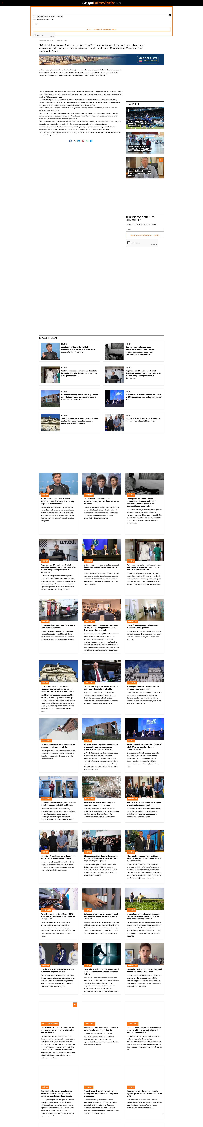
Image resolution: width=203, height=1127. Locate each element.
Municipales (132, 621)
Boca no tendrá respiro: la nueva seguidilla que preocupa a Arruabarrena (140, 123)
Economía (88, 561)
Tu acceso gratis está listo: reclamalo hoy (140, 219)
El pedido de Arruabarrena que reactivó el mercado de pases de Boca (58, 970)
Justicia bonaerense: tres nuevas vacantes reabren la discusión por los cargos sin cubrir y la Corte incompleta (79, 420)
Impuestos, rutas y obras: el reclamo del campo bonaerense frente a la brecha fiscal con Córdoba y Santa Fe (144, 916)
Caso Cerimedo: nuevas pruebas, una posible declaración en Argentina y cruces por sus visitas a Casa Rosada (56, 1093)
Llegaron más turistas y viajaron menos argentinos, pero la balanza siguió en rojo (139, 148)
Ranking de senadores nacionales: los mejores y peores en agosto (143, 687)
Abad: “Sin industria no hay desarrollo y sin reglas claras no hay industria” (101, 1029)
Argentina (89, 1087)
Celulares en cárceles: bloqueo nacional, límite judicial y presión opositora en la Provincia (101, 916)
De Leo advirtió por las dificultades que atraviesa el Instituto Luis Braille (101, 687)
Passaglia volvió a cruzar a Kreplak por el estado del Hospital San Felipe (144, 970)
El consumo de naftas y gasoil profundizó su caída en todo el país (58, 626)
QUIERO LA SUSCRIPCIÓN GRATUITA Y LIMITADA (145, 235)
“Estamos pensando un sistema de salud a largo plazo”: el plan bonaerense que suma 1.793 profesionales (79, 373)
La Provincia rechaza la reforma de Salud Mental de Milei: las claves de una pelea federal (101, 971)
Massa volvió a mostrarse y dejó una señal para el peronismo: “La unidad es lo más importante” (144, 858)
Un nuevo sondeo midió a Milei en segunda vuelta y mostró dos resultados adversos (101, 501)
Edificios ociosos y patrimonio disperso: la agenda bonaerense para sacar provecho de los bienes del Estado (79, 397)
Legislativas (89, 621)
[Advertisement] (81, 81)
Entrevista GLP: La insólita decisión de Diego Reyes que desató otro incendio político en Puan (57, 1030)
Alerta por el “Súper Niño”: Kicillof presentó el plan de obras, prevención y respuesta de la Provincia (78, 349)
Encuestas (89, 495)
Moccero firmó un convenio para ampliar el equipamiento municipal (144, 803)
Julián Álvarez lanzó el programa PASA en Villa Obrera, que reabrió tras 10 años (58, 803)
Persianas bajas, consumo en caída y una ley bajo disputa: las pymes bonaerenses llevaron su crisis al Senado (101, 627)
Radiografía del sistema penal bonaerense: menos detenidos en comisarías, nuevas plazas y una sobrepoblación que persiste (140, 350)
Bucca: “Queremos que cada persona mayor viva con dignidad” (142, 626)
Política (64, 344)
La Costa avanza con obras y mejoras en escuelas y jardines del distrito (58, 745)
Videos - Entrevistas (49, 1024)
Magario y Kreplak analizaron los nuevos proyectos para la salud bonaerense (143, 419)
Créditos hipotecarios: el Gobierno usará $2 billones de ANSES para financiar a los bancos (101, 567)
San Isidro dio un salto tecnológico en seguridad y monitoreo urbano (100, 803)
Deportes (45, 965)
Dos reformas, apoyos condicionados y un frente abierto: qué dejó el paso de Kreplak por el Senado (144, 1030)
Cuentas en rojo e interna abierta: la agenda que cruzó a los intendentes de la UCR (144, 1093)
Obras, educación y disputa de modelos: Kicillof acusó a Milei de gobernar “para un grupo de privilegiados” (101, 858)
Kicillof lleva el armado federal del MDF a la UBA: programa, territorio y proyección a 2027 (143, 397)
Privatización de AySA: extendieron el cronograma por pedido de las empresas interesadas (101, 1093)
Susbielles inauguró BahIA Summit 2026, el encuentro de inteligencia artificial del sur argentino (58, 916)
